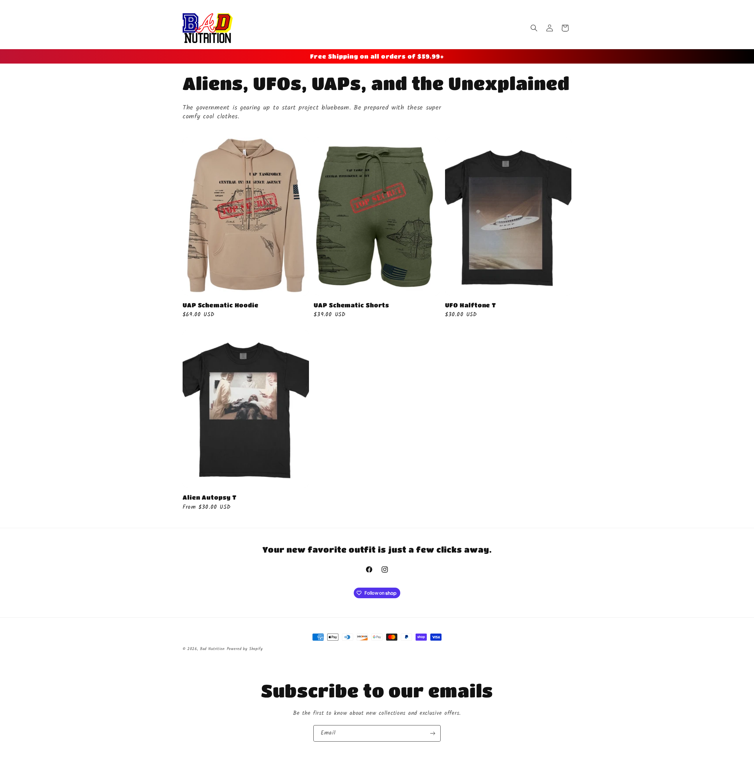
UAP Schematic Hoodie (221, 305)
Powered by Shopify (245, 649)
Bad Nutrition (212, 649)
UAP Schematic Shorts (351, 305)
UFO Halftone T (470, 305)
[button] (534, 28)
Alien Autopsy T (210, 497)
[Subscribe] (432, 733)
